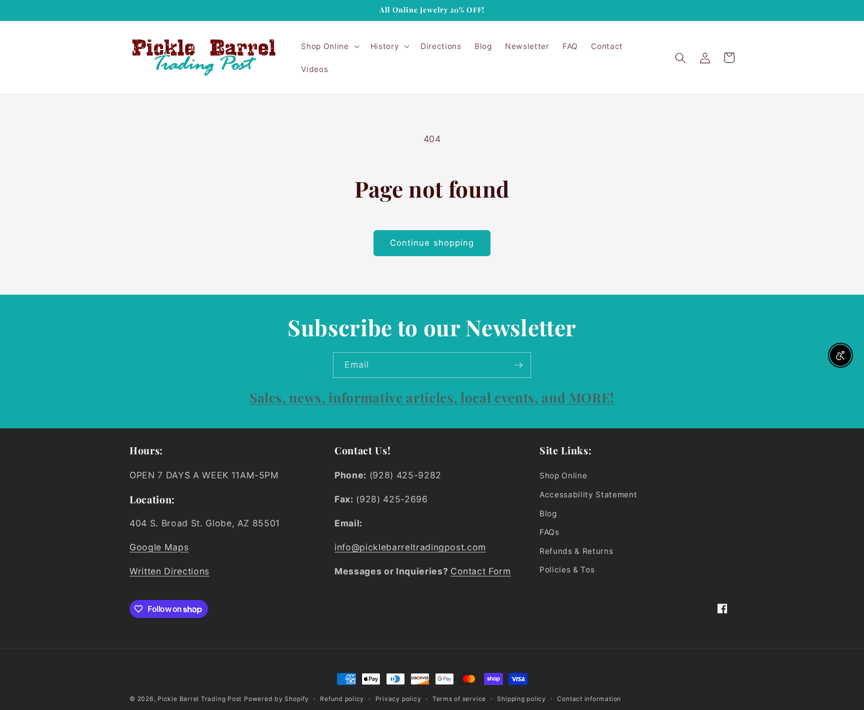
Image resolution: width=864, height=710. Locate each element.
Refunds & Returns (576, 551)
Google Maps (159, 547)
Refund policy (342, 698)
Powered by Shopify (276, 698)
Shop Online (563, 475)
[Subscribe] (518, 365)
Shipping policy (521, 698)
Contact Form (480, 571)
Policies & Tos (567, 569)
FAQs (550, 532)
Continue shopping (432, 243)
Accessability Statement (588, 494)
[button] (329, 46)
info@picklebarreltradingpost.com (410, 547)
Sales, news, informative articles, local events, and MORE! (432, 397)
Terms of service (459, 698)
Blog (548, 513)
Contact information (589, 698)
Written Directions (170, 571)
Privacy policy (399, 698)
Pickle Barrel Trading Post (200, 698)
